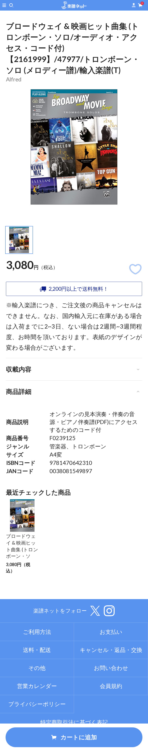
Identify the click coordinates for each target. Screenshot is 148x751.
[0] (140, 6)
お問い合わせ (111, 668)
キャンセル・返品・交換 (111, 650)
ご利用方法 (37, 631)
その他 (36, 668)
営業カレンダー (37, 686)
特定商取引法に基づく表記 (74, 722)
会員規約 (111, 686)
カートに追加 (79, 737)
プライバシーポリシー (37, 704)
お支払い (111, 631)
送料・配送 (37, 650)
